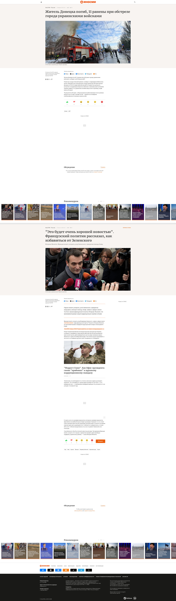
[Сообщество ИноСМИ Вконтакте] (58, 570)
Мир (65, 449)
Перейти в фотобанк (63, 64)
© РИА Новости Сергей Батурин (51, 64)
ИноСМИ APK (125, 576)
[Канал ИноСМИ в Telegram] (81, 570)
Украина (72, 449)
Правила (103, 167)
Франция (77, 449)
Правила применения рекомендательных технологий (108, 576)
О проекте (65, 576)
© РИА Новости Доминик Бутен (51, 291)
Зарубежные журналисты (55, 576)
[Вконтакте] (80, 74)
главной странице (98, 172)
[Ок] (95, 74)
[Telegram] (88, 74)
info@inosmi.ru (43, 586)
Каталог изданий (44, 576)
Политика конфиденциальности (86, 576)
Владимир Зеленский (84, 449)
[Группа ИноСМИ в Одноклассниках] (66, 570)
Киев (68, 449)
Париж (98, 449)
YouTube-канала (68, 323)
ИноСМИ (47, 7)
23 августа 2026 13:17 (61, 227)
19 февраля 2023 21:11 (61, 7)
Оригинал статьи (127, 227)
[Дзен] (72, 74)
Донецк (65, 111)
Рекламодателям (73, 576)
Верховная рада (93, 449)
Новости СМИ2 (85, 116)
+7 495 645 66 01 (43, 590)
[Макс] (66, 74)
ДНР (69, 111)
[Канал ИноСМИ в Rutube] (73, 570)
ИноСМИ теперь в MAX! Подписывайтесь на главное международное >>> (84, 329)
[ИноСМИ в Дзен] (51, 570)
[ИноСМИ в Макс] (43, 570)
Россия (53, 7)
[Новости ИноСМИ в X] (89, 570)
